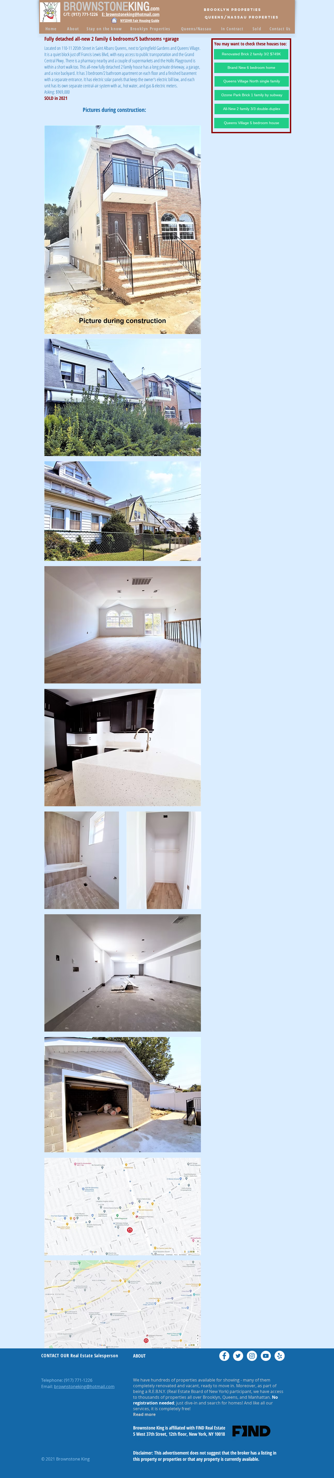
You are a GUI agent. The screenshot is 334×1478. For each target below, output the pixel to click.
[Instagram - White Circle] (252, 1356)
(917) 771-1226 (78, 1380)
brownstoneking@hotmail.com (84, 1386)
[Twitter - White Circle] (238, 1356)
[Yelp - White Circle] (280, 1356)
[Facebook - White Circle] (224, 1356)
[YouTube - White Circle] (266, 1356)
